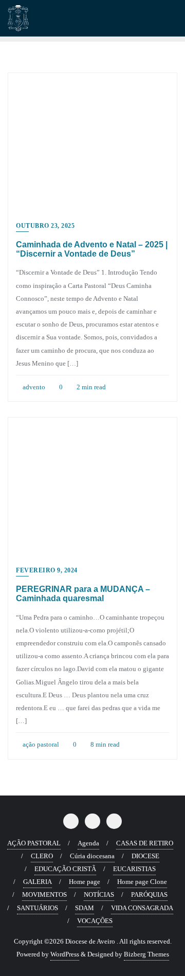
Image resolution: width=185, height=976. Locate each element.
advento (33, 387)
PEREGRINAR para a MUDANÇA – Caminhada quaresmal (83, 594)
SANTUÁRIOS (37, 908)
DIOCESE (145, 856)
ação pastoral (40, 744)
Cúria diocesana (92, 856)
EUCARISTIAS (134, 869)
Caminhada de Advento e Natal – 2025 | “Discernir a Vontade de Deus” (92, 249)
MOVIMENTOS (44, 894)
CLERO (42, 856)
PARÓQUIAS (149, 894)
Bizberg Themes (146, 954)
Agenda (88, 843)
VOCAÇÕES (95, 921)
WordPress (64, 954)
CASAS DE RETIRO (144, 843)
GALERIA (37, 881)
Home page (84, 881)
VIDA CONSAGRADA (142, 908)
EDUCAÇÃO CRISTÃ (65, 869)
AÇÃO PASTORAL (34, 843)
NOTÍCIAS (99, 894)
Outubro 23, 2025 (45, 225)
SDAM (84, 908)
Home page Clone (142, 881)
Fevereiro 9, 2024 (47, 570)
